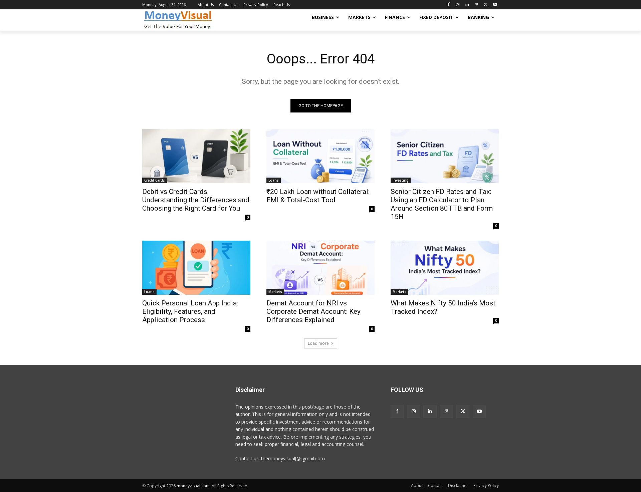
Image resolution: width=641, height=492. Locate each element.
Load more (318, 343)
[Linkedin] (467, 5)
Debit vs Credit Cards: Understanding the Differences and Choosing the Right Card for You (195, 200)
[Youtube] (495, 5)
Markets (275, 291)
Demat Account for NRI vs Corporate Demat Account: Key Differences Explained (313, 311)
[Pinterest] (476, 5)
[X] (485, 5)
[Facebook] (448, 5)
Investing (401, 180)
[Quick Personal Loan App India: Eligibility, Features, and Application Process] (196, 268)
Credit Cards (154, 180)
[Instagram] (458, 5)
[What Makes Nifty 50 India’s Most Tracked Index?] (445, 268)
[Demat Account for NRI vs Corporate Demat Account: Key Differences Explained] (320, 268)
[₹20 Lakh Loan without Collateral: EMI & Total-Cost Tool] (320, 156)
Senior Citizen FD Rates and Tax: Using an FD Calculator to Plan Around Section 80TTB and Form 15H (442, 204)
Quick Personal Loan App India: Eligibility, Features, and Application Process (190, 311)
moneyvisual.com (193, 486)
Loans (273, 180)
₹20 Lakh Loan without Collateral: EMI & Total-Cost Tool (318, 196)
